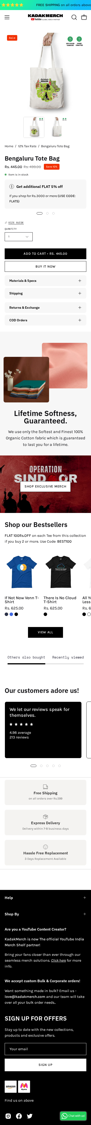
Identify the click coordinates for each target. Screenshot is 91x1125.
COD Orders (18, 320)
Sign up (45, 1065)
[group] (45, 730)
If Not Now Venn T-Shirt (22, 600)
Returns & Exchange (24, 307)
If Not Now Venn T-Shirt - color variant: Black (16, 614)
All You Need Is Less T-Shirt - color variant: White (89, 614)
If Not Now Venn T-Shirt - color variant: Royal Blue (11, 614)
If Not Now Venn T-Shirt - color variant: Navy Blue (6, 614)
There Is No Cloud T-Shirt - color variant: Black (45, 614)
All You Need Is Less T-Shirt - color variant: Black (84, 614)
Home (9, 146)
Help (9, 897)
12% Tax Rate (27, 146)
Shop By (12, 914)
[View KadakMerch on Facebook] (18, 1116)
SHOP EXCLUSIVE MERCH (45, 486)
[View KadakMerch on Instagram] (8, 1116)
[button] (73, 17)
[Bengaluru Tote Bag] (33, 127)
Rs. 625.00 (14, 608)
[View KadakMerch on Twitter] (29, 1116)
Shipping (16, 293)
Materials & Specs (22, 280)
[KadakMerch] (45, 17)
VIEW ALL (45, 632)
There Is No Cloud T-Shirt (60, 600)
